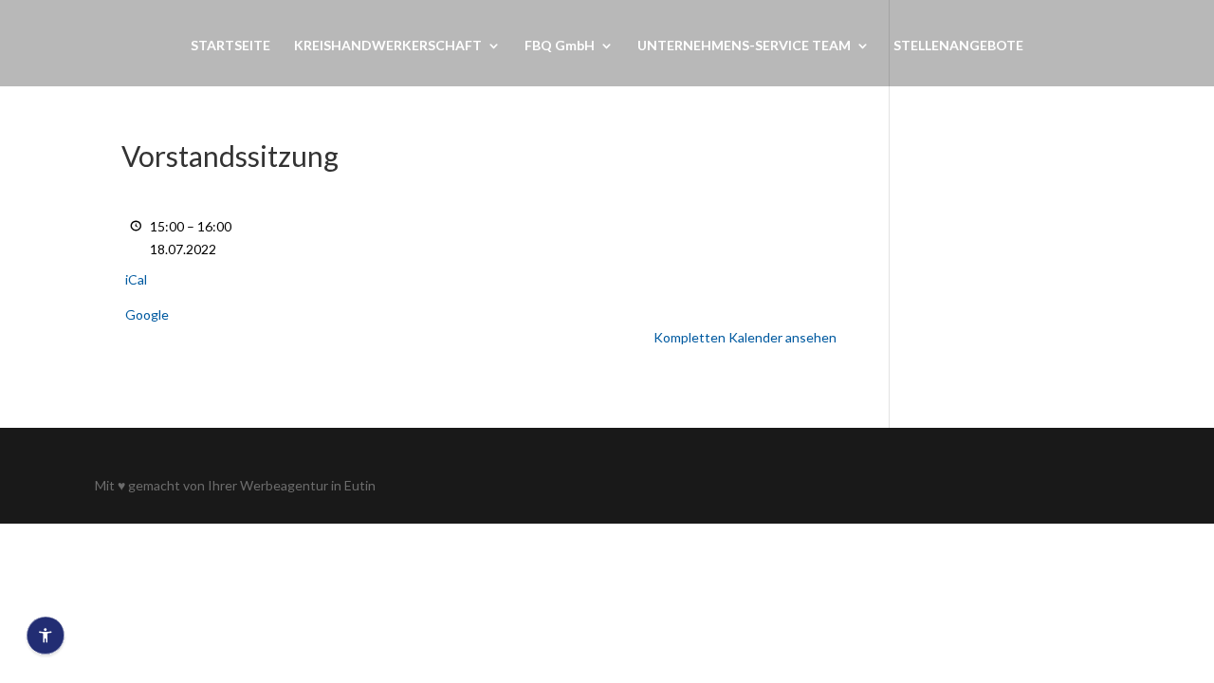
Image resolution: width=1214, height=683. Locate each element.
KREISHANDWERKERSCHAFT (388, 46)
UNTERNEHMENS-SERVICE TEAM (744, 46)
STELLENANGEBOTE (958, 46)
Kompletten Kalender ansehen (745, 337)
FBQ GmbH (559, 46)
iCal (136, 279)
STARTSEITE (230, 46)
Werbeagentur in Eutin (308, 485)
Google (147, 314)
